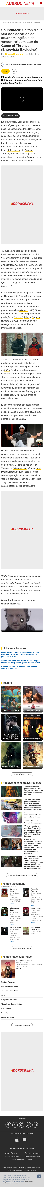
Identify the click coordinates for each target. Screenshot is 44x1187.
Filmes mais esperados (22, 1025)
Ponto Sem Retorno (35, 890)
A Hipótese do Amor (8, 1000)
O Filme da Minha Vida (26, 465)
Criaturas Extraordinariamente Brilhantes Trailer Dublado (11, 710)
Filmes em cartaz (12, 22)
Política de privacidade (15, 1170)
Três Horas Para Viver (9, 991)
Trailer (12, 903)
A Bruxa (23, 310)
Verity (3, 995)
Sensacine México (19, 1159)
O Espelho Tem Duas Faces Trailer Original (33, 710)
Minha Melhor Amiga (24, 960)
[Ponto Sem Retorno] (26, 892)
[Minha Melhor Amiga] (8, 969)
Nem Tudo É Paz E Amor (35, 928)
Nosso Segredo (15, 927)
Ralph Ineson (13, 150)
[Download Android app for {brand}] (25, 1139)
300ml (7, 370)
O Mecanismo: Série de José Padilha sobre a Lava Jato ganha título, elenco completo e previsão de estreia (20, 654)
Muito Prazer (36, 908)
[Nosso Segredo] (4, 931)
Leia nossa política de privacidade (18, 1182)
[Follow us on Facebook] (9, 1125)
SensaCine (8, 1156)
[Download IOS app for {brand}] (18, 1139)
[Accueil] (20, 3)
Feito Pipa (5, 1013)
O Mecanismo (20, 468)
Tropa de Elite (16, 472)
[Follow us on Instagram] (22, 1125)
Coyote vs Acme (13, 890)
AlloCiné (8, 1153)
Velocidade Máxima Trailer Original (33, 738)
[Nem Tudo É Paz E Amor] (26, 931)
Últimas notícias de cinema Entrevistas (22, 875)
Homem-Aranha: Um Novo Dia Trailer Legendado (33, 766)
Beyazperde (30, 1156)
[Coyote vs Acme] (4, 892)
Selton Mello (23, 122)
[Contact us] (35, 1125)
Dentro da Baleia (7, 1017)
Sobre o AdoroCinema (9, 1168)
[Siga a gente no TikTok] (29, 1125)
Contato (22, 1168)
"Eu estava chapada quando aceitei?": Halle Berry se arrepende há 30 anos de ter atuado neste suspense (33, 791)
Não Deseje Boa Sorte (9, 986)
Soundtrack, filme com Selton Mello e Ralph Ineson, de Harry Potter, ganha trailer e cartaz (20, 661)
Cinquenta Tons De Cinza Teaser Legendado (11, 738)
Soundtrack (10, 122)
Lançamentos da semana (22, 948)
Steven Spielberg (22, 317)
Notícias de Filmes (24, 22)
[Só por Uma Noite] (4, 911)
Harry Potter (7, 299)
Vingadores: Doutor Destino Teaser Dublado (11, 766)
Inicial (4, 22)
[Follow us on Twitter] (15, 1125)
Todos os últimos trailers (22, 774)
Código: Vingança (8, 982)
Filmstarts (29, 1153)
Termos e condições (33, 1168)
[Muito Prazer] (26, 911)
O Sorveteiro (6, 1008)
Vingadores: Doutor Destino (11, 1004)
